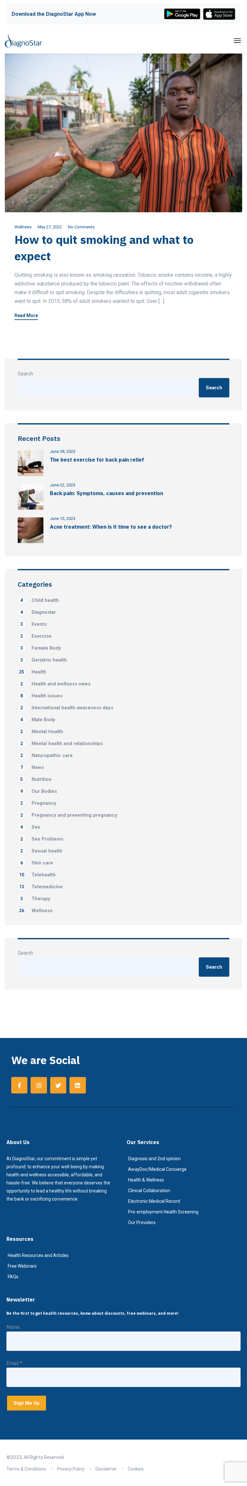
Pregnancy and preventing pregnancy (68, 815)
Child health (39, 600)
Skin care (36, 863)
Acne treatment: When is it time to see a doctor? (111, 527)
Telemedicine (41, 887)
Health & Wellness (146, 1179)
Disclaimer (106, 1468)
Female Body (40, 648)
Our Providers (142, 1222)
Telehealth (37, 875)
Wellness (23, 226)
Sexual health (41, 851)
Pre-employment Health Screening (163, 1211)
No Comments (81, 226)
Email (14, 1363)
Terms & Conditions (26, 1468)
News (32, 767)
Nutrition (35, 779)
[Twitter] (58, 1085)
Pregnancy (38, 803)
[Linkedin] (77, 1085)
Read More (26, 315)
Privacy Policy (71, 1468)
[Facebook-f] (19, 1085)
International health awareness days (66, 708)
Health (32, 672)
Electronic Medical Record (154, 1201)
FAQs (13, 1276)
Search (25, 374)
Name (13, 1327)
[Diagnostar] (23, 40)
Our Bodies (38, 791)
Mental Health (41, 731)
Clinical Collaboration (149, 1190)
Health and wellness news (55, 684)
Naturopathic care (46, 755)
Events (33, 624)
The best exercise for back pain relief (97, 459)
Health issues (41, 696)
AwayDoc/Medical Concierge (157, 1169)
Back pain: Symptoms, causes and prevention (106, 493)
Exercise (35, 636)
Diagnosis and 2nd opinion (154, 1158)
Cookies (136, 1468)
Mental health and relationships (61, 743)
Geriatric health (43, 660)
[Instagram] (39, 1085)
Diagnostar (38, 612)
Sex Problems (41, 839)
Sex (30, 827)
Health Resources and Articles (38, 1255)
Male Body (37, 720)
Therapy (35, 899)
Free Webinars (22, 1266)
